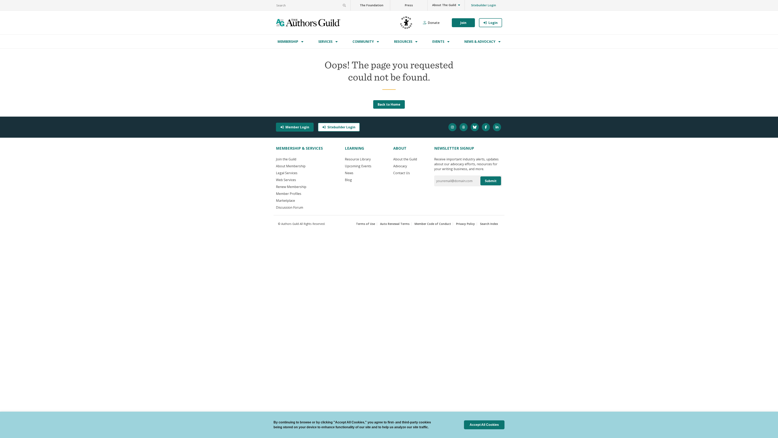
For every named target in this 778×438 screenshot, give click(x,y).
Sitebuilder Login (483, 5)
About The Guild (444, 5)
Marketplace (285, 200)
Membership (288, 41)
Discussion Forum (289, 207)
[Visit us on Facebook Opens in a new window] (486, 127)
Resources (403, 41)
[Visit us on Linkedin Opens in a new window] (497, 127)
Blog (348, 180)
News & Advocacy (479, 41)
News (349, 173)
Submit (491, 181)
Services (325, 41)
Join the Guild (286, 159)
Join (463, 22)
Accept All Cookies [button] (484, 424)
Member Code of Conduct (433, 224)
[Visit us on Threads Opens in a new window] (464, 127)
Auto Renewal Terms (394, 224)
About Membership (291, 166)
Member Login (297, 127)
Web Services (286, 180)
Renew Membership (291, 187)
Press (409, 5)
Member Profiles (288, 193)
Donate (434, 22)
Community (363, 41)
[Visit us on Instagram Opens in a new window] (452, 127)
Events (438, 41)
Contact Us (401, 173)
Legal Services (286, 173)
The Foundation (371, 5)
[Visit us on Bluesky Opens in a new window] (475, 127)
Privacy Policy (465, 224)
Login (493, 22)
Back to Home (389, 104)
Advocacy (400, 166)
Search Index (489, 224)
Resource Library (358, 159)
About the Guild (405, 159)
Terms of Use (365, 224)
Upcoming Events (358, 166)
